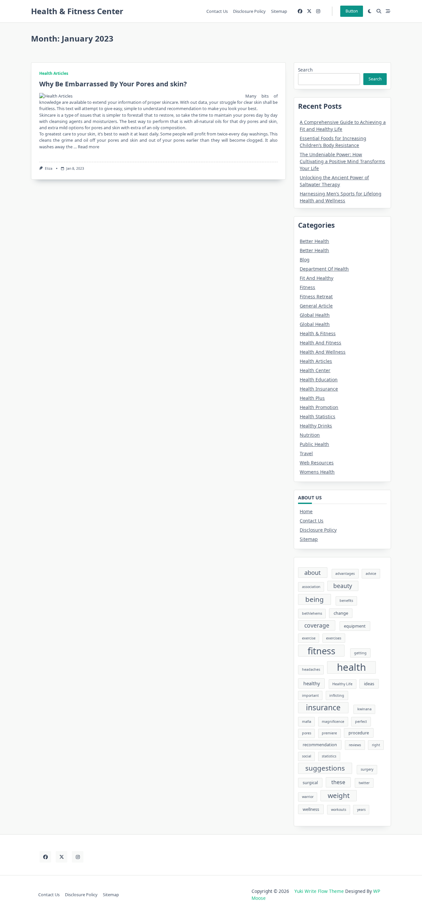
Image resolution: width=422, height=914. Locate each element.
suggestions (325, 768)
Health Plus (312, 398)
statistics (329, 756)
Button (352, 11)
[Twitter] (309, 11)
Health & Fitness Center (77, 11)
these (338, 782)
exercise (309, 638)
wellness (311, 809)
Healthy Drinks (316, 426)
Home (306, 511)
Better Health (314, 241)
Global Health (315, 315)
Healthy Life (342, 684)
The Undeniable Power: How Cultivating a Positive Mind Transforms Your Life (342, 161)
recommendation (320, 745)
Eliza (48, 168)
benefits (346, 600)
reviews (355, 745)
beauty (342, 586)
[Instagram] (318, 11)
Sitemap (279, 11)
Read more (88, 147)
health (351, 667)
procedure (358, 733)
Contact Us (217, 11)
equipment (355, 626)
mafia (306, 721)
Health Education (319, 379)
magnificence (333, 721)
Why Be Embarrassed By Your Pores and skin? (113, 83)
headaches (311, 669)
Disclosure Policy (249, 11)
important (310, 695)
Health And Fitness (320, 342)
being (314, 599)
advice (371, 573)
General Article (316, 306)
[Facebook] (300, 11)
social (306, 756)
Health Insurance (319, 389)
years (361, 809)
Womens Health (317, 472)
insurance (323, 707)
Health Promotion (319, 407)
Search (305, 70)
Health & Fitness (318, 333)
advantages (345, 573)
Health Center (315, 370)
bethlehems (312, 613)
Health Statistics (317, 416)
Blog (305, 259)
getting (360, 653)
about (312, 572)
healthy (311, 683)
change (341, 613)
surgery (367, 769)
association (311, 586)
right (376, 745)
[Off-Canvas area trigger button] (388, 11)
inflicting (336, 695)
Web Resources (317, 462)
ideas (369, 684)
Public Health (314, 444)
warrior (308, 796)
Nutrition (310, 435)
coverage (316, 625)
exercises (333, 638)
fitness (321, 651)
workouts (338, 809)
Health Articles (53, 73)
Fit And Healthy (316, 278)
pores (306, 733)
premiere (329, 733)
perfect (361, 721)
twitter (364, 783)
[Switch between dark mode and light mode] (370, 11)
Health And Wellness (323, 352)
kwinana (364, 709)
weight (339, 795)
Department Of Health (324, 269)
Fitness (307, 287)
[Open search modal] (379, 11)
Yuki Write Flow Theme (319, 891)
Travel (306, 453)
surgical (310, 782)
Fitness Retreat (316, 296)
